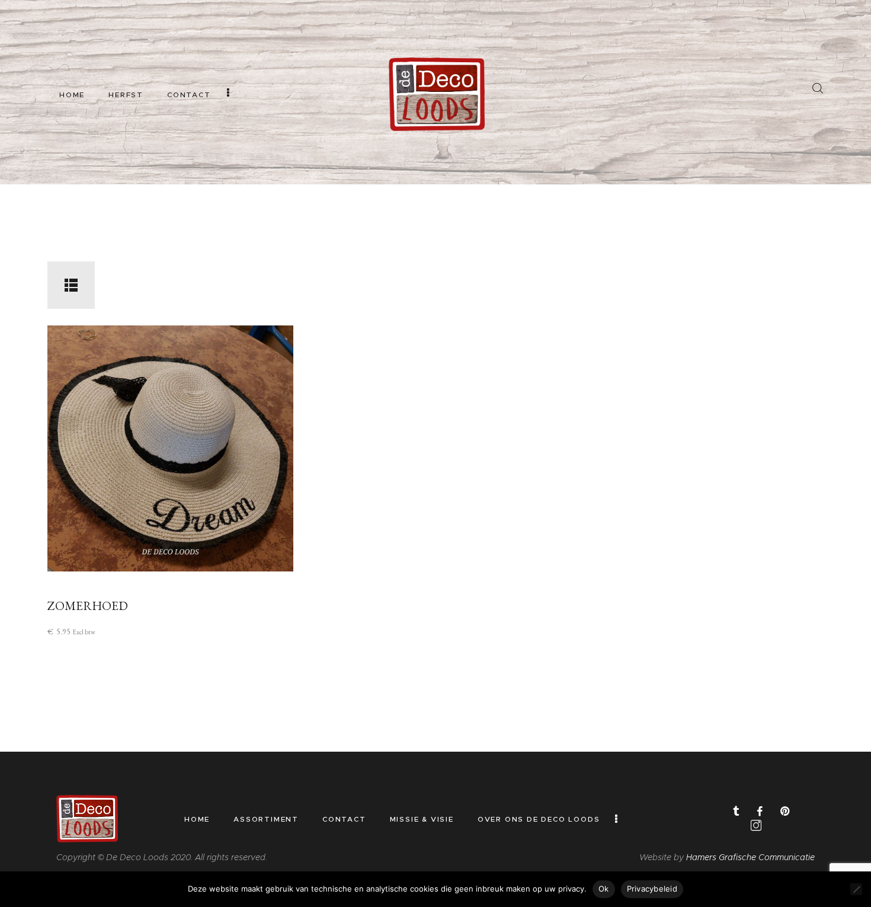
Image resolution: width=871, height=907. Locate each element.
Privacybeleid (652, 888)
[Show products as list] (71, 285)
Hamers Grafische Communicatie (750, 857)
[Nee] (856, 889)
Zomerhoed (87, 606)
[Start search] (817, 88)
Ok (603, 888)
